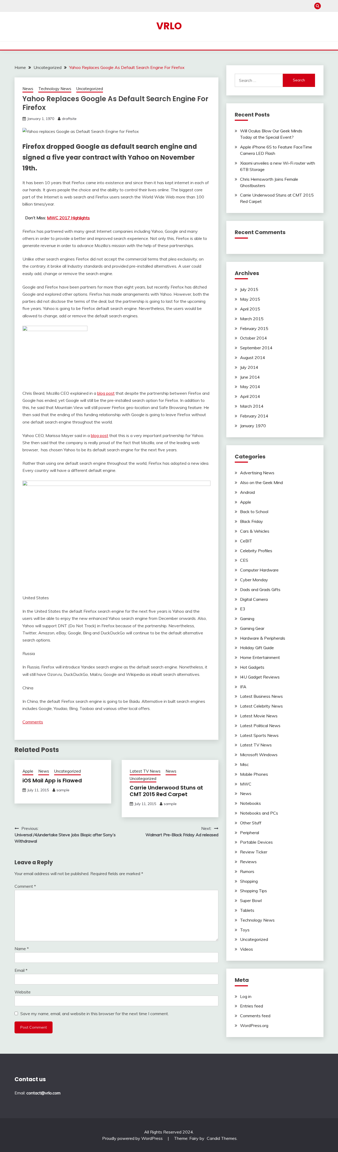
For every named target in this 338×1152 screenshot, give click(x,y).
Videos (246, 949)
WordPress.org (254, 1025)
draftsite (69, 118)
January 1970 (253, 425)
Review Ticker (253, 851)
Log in (245, 996)
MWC (245, 784)
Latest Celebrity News (261, 706)
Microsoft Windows (259, 754)
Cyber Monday (254, 579)
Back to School (254, 511)
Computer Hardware (259, 570)
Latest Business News (261, 696)
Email (21, 970)
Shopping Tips (253, 890)
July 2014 (249, 367)
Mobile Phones (254, 774)
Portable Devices (256, 842)
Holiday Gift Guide (257, 647)
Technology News (54, 88)
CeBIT (246, 541)
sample (63, 790)
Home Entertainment (260, 657)
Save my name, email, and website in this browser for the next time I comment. (94, 1013)
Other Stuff (250, 822)
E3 (242, 608)
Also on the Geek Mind (261, 482)
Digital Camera (254, 599)
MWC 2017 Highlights (68, 217)
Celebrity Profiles (256, 550)
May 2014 (250, 386)
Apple (27, 771)
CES (244, 560)
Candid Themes (222, 1138)
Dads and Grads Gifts (260, 589)
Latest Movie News (259, 715)
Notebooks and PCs (259, 813)
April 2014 (250, 396)
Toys (245, 929)
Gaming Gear (252, 628)
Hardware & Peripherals (262, 638)
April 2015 (250, 309)
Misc (244, 764)
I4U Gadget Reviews (260, 677)
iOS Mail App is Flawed (52, 780)
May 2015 (250, 299)
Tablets (247, 910)
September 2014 (256, 347)
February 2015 (254, 328)
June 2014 (250, 377)
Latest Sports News (259, 735)
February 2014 (254, 416)
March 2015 (252, 318)
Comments (32, 721)
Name (22, 948)
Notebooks (250, 803)
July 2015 (249, 289)
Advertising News (257, 472)
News (27, 88)
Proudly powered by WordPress (133, 1138)
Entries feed (251, 1006)
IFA (243, 686)
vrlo (169, 26)
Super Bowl (251, 900)
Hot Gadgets (252, 667)
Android (247, 492)
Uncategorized (89, 88)
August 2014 (252, 357)
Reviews (248, 861)
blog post (106, 393)
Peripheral (249, 832)
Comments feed (255, 1015)
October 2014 (253, 338)
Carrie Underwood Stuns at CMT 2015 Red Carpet (166, 791)
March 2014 (252, 406)
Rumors (247, 871)
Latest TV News (145, 771)
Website (23, 992)
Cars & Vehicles (254, 531)
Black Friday (251, 521)
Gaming (247, 618)
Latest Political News (260, 725)
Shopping (249, 881)
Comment (25, 886)
